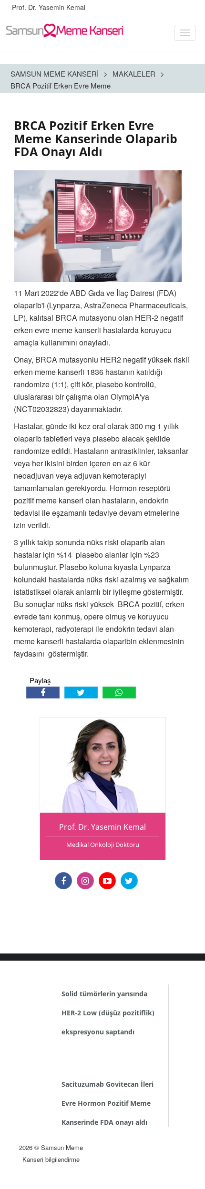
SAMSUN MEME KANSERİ (54, 74)
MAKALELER (134, 74)
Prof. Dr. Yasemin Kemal (48, 7)
